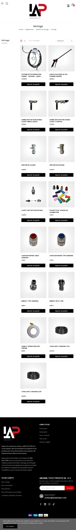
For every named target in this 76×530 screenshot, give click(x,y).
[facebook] (40, 504)
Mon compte (5, 482)
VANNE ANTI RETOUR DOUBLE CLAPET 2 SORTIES (59, 121)
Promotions (43, 428)
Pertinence (65, 41)
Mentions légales (44, 442)
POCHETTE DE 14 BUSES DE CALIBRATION (58, 211)
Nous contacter (44, 435)
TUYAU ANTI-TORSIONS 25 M (31, 392)
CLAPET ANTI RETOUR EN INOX (32, 210)
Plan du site (43, 439)
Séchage (5, 40)
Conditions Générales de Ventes (11, 495)
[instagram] (49, 504)
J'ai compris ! (10, 526)
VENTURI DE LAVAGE (28, 165)
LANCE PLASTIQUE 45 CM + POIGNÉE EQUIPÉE (58, 75)
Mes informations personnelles (11, 492)
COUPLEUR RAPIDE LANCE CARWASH (30, 257)
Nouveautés (43, 432)
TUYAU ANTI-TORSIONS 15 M (59, 346)
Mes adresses (5, 489)
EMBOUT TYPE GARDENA (29, 301)
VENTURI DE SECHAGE (56, 165)
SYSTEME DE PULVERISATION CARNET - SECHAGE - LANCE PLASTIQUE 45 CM (31, 75)
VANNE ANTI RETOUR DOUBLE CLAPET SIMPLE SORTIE (31, 121)
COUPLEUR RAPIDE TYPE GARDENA (61, 256)
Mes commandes (7, 485)
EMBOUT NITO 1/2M (56, 301)
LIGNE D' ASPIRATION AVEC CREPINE (30, 347)
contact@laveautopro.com (55, 498)
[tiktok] (54, 504)
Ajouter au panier (33, 84)
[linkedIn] (45, 504)
